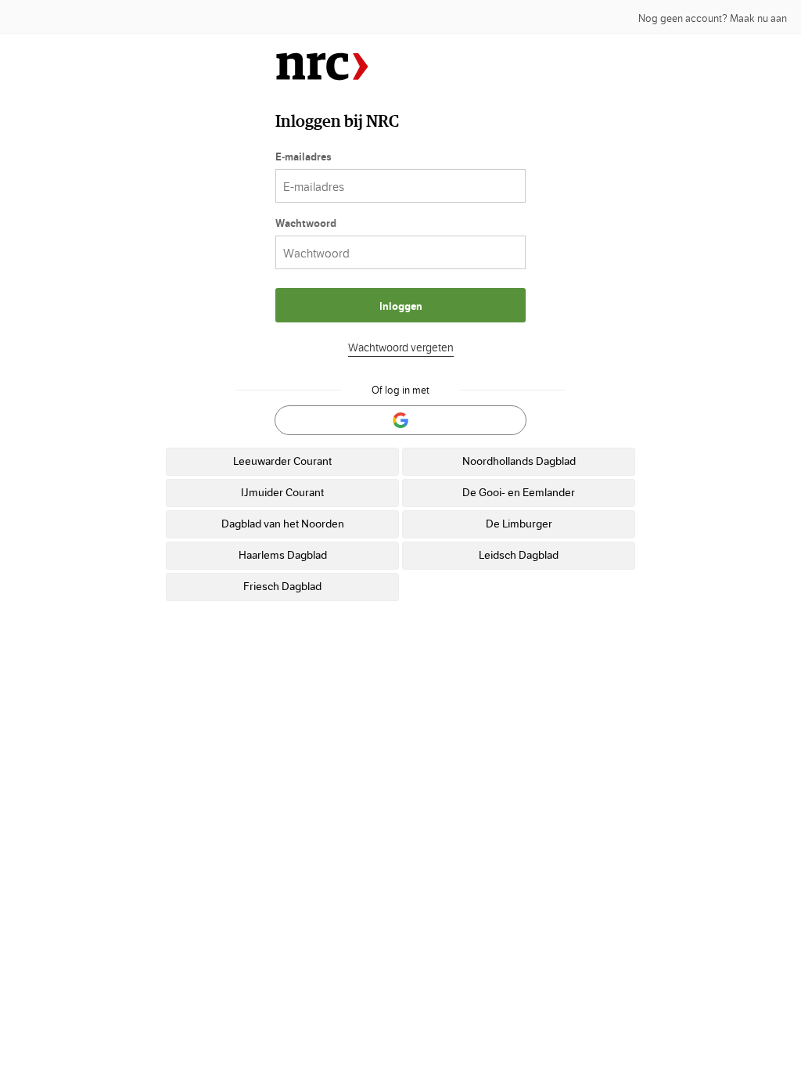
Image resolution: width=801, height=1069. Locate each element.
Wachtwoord (305, 224)
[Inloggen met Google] (400, 420)
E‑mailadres (303, 157)
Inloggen (400, 307)
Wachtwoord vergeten (401, 348)
